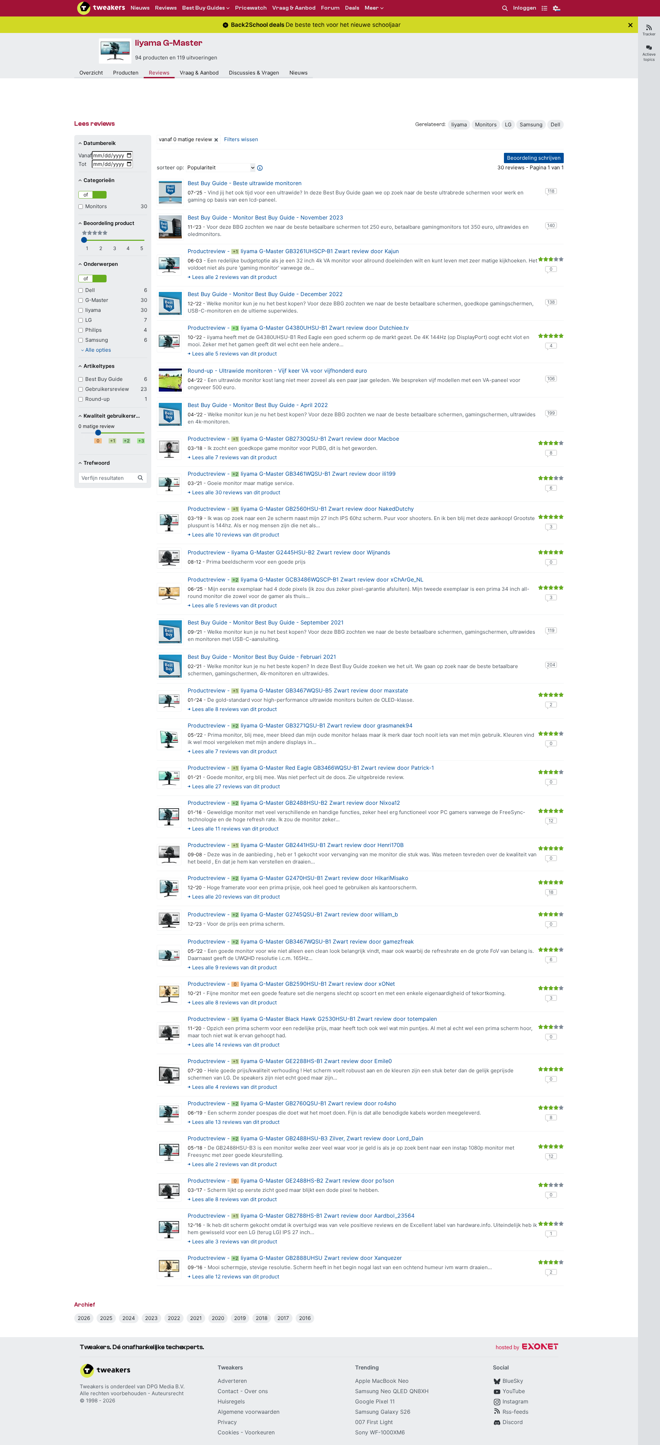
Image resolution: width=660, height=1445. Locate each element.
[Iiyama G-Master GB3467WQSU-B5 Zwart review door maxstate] (169, 701)
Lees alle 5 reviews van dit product (234, 353)
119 (551, 630)
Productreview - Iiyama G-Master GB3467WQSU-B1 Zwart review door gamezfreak (301, 941)
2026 (84, 1318)
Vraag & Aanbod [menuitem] (294, 8)
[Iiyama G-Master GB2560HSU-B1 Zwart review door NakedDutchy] (169, 522)
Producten (126, 72)
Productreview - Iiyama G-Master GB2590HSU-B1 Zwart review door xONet (291, 983)
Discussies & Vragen (254, 72)
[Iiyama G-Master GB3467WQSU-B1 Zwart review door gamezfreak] (169, 955)
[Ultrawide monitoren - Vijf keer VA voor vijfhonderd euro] (170, 380)
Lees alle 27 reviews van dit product (236, 786)
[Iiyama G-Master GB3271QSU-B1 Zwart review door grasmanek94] (169, 739)
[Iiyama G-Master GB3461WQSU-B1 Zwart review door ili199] (169, 484)
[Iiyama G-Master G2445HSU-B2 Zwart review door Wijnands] (169, 558)
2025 (106, 1318)
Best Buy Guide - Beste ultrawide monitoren (244, 183)
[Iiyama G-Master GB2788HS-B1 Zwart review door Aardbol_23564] (169, 1229)
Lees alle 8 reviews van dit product (234, 709)
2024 (128, 1318)
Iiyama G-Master (168, 43)
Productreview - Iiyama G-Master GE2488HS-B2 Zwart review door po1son (291, 1180)
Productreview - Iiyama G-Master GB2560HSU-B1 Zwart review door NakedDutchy (301, 508)
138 (551, 302)
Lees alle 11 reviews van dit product (235, 828)
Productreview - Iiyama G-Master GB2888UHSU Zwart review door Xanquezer (295, 1257)
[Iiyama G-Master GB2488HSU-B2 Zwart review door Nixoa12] (169, 816)
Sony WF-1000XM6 (380, 1432)
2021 (196, 1318)
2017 (283, 1318)
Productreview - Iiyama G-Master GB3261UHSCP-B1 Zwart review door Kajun (293, 251)
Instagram (515, 1401)
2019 (240, 1318)
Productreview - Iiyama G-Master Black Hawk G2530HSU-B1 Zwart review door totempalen (312, 1018)
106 (551, 378)
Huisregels (231, 1401)
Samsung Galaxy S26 (382, 1411)
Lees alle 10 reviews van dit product (235, 534)
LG (508, 124)
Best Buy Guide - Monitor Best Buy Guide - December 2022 (265, 294)
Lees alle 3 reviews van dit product (234, 1241)
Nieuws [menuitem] (140, 8)
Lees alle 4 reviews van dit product (234, 1087)
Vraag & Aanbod (199, 72)
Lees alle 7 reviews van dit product (234, 457)
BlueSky (513, 1380)
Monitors (486, 124)
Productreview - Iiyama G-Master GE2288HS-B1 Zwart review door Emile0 (290, 1061)
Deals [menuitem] (352, 8)
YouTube (514, 1391)
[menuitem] (504, 8)
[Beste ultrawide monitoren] (170, 192)
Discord (513, 1422)
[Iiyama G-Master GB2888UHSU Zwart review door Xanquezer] (169, 1268)
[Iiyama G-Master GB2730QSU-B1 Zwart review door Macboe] (169, 449)
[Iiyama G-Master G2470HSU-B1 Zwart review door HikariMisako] (169, 888)
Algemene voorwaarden (248, 1411)
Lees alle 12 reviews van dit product (235, 1276)
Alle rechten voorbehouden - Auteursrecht (132, 1393)
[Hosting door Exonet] (527, 1347)
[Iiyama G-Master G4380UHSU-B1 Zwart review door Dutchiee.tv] (169, 341)
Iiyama (459, 124)
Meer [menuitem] (372, 8)
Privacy (227, 1422)
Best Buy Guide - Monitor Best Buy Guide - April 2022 (258, 405)
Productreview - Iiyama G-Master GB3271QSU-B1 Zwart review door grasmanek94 (300, 725)
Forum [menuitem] (330, 8)
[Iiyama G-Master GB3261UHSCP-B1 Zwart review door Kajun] (169, 265)
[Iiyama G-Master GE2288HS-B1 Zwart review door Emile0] (169, 1075)
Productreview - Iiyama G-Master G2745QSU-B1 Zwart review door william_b (293, 914)
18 (551, 892)
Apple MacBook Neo (382, 1380)
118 (551, 191)
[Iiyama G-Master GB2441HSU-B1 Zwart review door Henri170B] (169, 854)
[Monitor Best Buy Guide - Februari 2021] (170, 666)
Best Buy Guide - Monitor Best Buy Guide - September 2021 (265, 622)
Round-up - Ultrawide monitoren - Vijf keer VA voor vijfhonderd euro (277, 370)
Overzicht (91, 72)
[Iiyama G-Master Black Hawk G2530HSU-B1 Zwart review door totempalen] (169, 1032)
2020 (218, 1318)
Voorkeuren (260, 1432)
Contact (228, 1391)
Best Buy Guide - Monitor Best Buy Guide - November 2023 (265, 217)
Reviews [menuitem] (166, 8)
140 (551, 225)
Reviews (159, 72)
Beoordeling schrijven (534, 158)
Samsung (531, 124)
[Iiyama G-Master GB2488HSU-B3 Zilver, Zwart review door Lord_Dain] (169, 1152)
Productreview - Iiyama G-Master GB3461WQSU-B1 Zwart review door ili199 (292, 473)
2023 (151, 1318)
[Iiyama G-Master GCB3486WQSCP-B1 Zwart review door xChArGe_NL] (169, 593)
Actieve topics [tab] (649, 57)
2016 (305, 1318)
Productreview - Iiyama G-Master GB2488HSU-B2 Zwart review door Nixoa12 (294, 802)
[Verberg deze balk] (630, 25)
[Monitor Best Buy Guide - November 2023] (170, 226)
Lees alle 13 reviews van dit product (235, 1122)
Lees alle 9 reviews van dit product (234, 967)
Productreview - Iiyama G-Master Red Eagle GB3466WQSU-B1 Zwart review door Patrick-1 (311, 767)
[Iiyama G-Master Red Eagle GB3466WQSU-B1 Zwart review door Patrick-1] (169, 778)
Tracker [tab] (649, 34)
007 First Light (374, 1422)
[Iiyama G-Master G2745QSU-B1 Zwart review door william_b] (169, 920)
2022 (174, 1318)
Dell (555, 124)
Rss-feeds (515, 1411)
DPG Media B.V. (166, 1386)
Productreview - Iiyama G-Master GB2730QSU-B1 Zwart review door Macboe (293, 438)
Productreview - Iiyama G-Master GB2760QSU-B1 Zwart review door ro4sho (292, 1103)
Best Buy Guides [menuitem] (203, 8)
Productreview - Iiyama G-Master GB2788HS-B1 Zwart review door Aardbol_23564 (301, 1215)
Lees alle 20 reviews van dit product (236, 896)
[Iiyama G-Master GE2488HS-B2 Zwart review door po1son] (169, 1191)
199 (551, 413)
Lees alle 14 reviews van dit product (235, 1044)
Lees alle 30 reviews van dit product (236, 492)
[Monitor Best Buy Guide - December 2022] (170, 303)
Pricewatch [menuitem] (251, 8)
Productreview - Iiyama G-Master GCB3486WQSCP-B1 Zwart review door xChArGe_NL (306, 579)
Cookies (228, 1432)
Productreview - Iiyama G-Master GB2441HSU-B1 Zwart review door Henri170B (296, 845)
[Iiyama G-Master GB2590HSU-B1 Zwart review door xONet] (169, 994)
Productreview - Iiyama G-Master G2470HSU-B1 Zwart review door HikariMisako (298, 877)
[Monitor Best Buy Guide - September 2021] (170, 631)
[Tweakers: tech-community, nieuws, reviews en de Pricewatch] (101, 8)
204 (551, 664)
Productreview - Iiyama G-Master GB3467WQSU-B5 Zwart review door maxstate (298, 690)
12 (551, 820)
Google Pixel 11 (375, 1401)
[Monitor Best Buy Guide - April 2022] (170, 414)
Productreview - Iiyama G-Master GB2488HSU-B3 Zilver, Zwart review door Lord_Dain (305, 1138)
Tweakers (91, 1386)
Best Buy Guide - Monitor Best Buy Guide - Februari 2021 (262, 656)
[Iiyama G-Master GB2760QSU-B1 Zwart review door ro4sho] (169, 1114)
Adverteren (232, 1380)
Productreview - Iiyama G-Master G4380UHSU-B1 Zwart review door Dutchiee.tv (298, 327)
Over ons (256, 1391)
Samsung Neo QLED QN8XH (392, 1391)
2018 (261, 1318)
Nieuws (298, 72)
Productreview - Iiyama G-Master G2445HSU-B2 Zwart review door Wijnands (289, 552)
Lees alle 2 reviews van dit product (234, 277)
